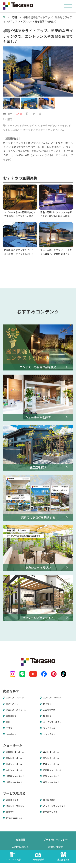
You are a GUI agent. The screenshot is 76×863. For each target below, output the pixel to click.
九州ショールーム (14, 770)
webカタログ (12, 800)
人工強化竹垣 (49, 710)
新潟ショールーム (51, 776)
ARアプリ (10, 812)
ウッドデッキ (49, 728)
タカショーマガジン (15, 806)
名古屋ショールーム (52, 770)
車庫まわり (11, 716)
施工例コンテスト (51, 812)
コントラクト (49, 734)
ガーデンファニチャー (53, 722)
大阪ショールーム (14, 758)
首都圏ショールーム (15, 752)
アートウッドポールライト (21, 125)
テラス (9, 728)
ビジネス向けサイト (15, 818)
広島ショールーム (51, 764)
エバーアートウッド (52, 698)
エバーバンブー (13, 704)
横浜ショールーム (51, 782)
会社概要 (20, 839)
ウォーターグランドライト (52, 125)
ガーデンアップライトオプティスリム (43, 129)
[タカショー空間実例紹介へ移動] (4, 17)
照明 (9, 119)
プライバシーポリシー (55, 839)
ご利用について (20, 846)
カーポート (11, 734)
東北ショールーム (14, 764)
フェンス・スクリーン (16, 710)
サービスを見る (14, 793)
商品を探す (11, 691)
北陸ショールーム (14, 782)
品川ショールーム (51, 752)
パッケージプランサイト (54, 806)
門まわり (47, 704)
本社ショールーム (51, 758)
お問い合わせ (55, 846)
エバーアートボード (15, 698)
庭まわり (47, 716)
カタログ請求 (49, 800)
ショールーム (12, 745)
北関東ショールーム (15, 776)
